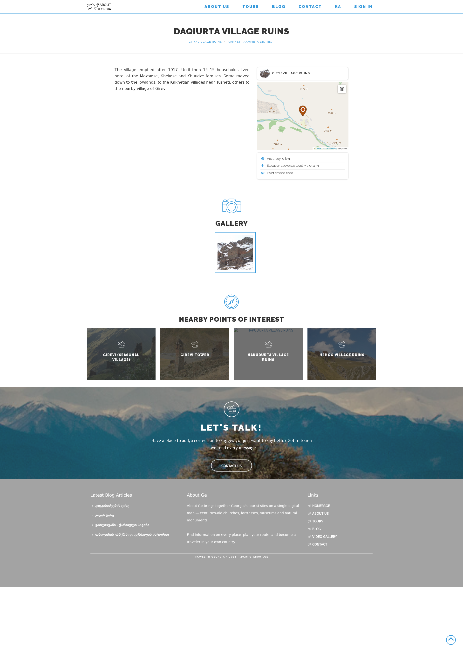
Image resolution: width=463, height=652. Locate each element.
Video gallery (324, 537)
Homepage (321, 506)
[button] (303, 111)
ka (338, 6)
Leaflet (318, 148)
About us (216, 6)
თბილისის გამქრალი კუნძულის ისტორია (132, 534)
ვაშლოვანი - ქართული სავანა (122, 525)
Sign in (363, 6)
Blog (279, 6)
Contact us (231, 466)
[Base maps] (342, 89)
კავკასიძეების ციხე (112, 506)
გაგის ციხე (104, 515)
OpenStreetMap (331, 148)
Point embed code (279, 173)
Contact (310, 6)
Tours (250, 6)
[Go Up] (451, 640)
